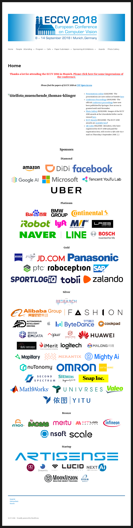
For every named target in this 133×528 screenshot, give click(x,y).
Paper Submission (61, 49)
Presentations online (95, 94)
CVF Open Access (84, 85)
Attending (27, 49)
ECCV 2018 (11, 518)
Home (10, 49)
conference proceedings (102, 102)
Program (39, 49)
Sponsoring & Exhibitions (83, 49)
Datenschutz (14, 501)
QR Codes (90, 126)
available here (101, 123)
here (122, 97)
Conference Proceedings (96, 100)
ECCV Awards (91, 120)
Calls (49, 49)
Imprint (12, 499)
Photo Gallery (113, 49)
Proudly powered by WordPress (28, 518)
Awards (102, 49)
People (19, 49)
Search (12, 503)
